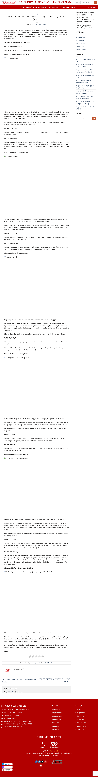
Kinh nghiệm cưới (37, 14)
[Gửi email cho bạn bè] (36, 656)
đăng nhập (11, 692)
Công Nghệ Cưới (43, 24)
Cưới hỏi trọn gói (80, 43)
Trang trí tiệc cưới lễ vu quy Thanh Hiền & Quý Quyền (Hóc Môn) (85, 97)
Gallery (58, 7)
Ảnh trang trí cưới (80, 37)
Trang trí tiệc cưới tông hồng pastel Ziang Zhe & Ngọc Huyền (85, 87)
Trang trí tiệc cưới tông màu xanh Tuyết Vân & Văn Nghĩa (84, 81)
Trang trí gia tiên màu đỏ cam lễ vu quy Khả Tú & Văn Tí (85, 66)
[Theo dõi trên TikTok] (42, 761)
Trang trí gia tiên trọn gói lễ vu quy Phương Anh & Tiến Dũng (85, 103)
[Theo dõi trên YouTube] (41, 765)
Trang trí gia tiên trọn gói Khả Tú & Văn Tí (85, 76)
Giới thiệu (36, 7)
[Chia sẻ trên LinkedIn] (42, 656)
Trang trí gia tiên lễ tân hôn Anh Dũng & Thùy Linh (85, 108)
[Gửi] (95, 2)
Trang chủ (28, 7)
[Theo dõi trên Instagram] (39, 761)
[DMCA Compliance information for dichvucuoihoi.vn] (57, 762)
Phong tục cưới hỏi (81, 49)
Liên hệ (73, 7)
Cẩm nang (65, 7)
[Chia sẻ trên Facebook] (30, 656)
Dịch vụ (43, 7)
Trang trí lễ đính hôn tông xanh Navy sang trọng (85, 60)
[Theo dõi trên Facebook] (36, 761)
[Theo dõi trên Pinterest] (45, 761)
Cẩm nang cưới (80, 40)
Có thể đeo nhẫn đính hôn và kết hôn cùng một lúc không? (85, 92)
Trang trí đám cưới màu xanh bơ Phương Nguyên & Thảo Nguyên (84, 71)
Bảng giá (51, 7)
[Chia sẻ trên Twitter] (33, 656)
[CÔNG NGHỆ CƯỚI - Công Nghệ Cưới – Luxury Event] (8, 2)
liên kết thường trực (49, 662)
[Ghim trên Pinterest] (39, 656)
